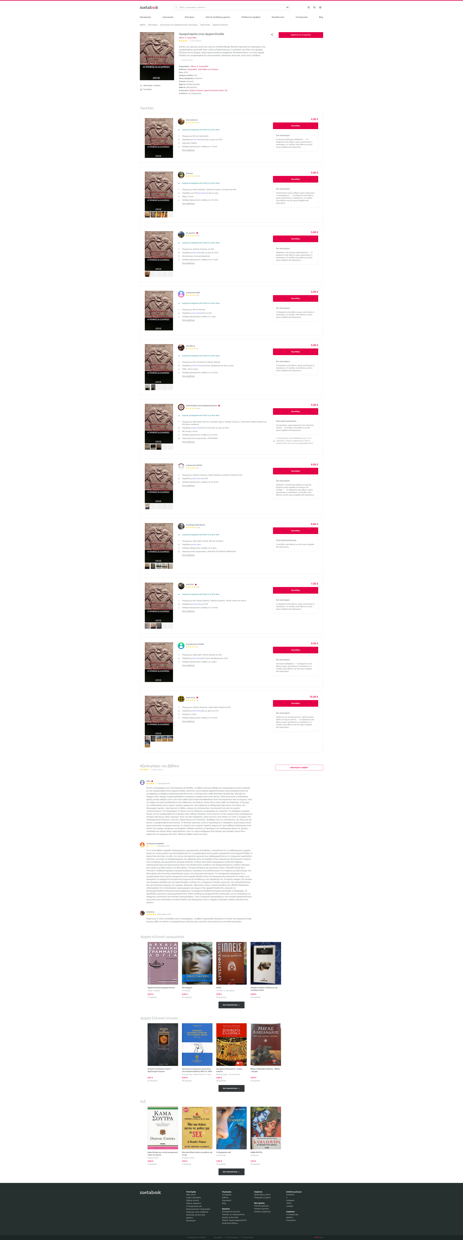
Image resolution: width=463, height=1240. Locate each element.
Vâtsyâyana (254, 1155)
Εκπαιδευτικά (278, 17)
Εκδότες (225, 1197)
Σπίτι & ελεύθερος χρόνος (218, 17)
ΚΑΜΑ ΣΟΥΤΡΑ (256, 1152)
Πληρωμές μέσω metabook (197, 1212)
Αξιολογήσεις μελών (262, 1195)
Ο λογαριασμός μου (194, 1206)
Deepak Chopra (153, 1158)
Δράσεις (189, 1218)
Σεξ (226, 90)
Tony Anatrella (221, 1155)
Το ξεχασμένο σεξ (223, 1152)
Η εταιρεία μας (292, 1214)
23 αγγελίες (187, 997)
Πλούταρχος (187, 988)
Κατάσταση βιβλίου (230, 1223)
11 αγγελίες (186, 1164)
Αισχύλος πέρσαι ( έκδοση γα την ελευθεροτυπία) (264, 989)
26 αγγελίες (187, 1081)
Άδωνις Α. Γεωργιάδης (188, 38)
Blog (224, 1203)
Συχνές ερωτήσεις (193, 1197)
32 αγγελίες (152, 1081)
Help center (191, 1195)
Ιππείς (218, 988)
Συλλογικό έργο (187, 1074)
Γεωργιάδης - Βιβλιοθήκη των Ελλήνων (202, 69)
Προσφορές (145, 17)
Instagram (290, 1200)
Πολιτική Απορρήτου (233, 1237)
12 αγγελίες (152, 1164)
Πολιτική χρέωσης (261, 1206)
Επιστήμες (189, 17)
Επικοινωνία (190, 1221)
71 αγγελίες (152, 997)
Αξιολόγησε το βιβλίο (151, 85)
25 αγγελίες (255, 1081)
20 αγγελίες (221, 997)
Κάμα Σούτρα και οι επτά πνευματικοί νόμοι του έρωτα (163, 1154)
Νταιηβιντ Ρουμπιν (188, 1158)
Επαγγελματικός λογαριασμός (198, 1209)
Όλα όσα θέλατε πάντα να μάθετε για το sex (197, 1154)
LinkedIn (289, 1206)
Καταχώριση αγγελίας (231, 1212)
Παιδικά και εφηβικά (251, 17)
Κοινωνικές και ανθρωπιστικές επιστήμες (179, 25)
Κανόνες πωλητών (261, 1209)
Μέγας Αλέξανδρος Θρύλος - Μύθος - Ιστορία (265, 1070)
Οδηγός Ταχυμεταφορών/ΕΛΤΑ (234, 1220)
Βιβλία (143, 25)
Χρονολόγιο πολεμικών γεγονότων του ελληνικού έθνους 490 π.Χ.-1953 (197, 1070)
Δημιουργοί (226, 1200)
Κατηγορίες (227, 1195)
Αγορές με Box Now (230, 1217)
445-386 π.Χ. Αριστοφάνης (225, 990)
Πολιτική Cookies (247, 1237)
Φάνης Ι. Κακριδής (154, 990)
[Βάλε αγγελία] (309, 7)
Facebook (290, 1195)
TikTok (288, 1203)
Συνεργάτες (291, 1220)
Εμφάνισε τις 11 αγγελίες (301, 35)
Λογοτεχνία (168, 17)
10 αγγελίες (221, 1164)
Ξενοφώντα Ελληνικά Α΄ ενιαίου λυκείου (229, 1070)
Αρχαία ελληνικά (220, 25)
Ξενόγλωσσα (302, 17)
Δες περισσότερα (230, 1005)
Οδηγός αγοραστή (193, 1203)
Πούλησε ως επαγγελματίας (233, 1214)
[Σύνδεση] (320, 7)
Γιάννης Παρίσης (234, 1074)
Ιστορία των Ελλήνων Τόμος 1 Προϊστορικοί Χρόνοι (159, 1070)
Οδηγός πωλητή (192, 1200)
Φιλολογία (205, 25)
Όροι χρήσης (219, 1237)
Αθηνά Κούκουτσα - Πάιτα (202, 1074)
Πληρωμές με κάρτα (262, 1197)
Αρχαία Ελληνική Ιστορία (214, 90)
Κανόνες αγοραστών (262, 1212)
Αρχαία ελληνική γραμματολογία (161, 988)
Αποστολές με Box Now (195, 1215)
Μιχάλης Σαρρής (222, 1074)
